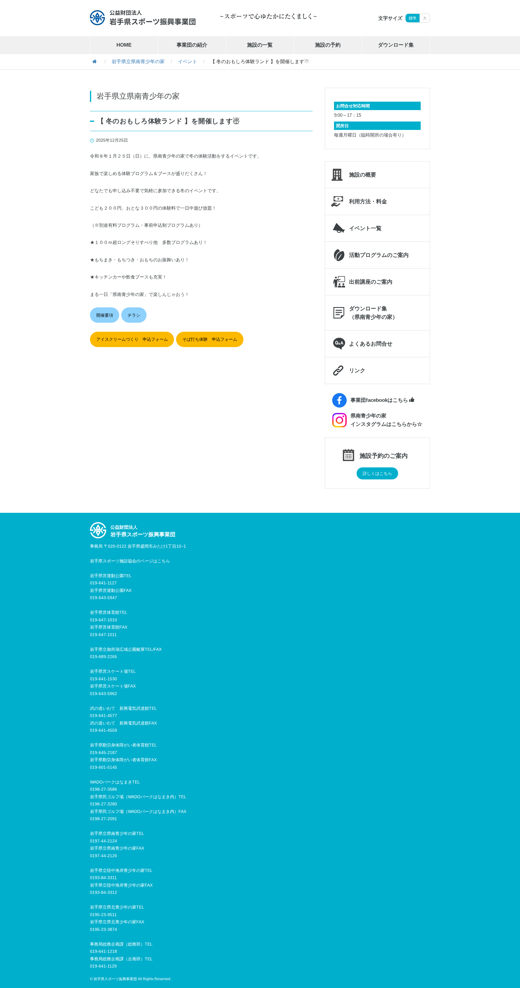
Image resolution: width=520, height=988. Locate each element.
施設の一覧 (260, 45)
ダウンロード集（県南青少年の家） (373, 313)
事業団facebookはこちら (379, 400)
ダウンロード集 (396, 45)
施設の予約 (328, 45)
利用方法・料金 (368, 202)
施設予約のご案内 (384, 455)
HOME (124, 45)
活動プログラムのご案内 (379, 255)
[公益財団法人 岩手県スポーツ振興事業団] (143, 18)
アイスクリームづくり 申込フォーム (132, 339)
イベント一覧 (365, 228)
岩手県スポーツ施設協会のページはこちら (130, 561)
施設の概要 (362, 175)
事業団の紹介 (192, 45)
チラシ (134, 315)
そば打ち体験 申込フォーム (209, 339)
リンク (357, 371)
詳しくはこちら (377, 473)
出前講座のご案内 (370, 282)
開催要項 (104, 315)
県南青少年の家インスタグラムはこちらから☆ (386, 420)
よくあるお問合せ (370, 344)
